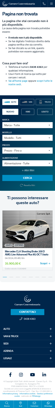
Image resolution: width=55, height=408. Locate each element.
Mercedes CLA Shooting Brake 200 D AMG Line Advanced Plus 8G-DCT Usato (26, 253)
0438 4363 (29, 318)
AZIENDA (8, 351)
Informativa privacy (10, 394)
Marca (5, 120)
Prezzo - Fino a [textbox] (13, 150)
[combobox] (27, 125)
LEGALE (7, 358)
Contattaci (27, 312)
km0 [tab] (28, 112)
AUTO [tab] (13, 102)
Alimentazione (10, 158)
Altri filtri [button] (29, 170)
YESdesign (36, 396)
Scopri (43, 263)
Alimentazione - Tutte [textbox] (16, 163)
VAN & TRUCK (10, 336)
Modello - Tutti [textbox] (12, 137)
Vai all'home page (18, 80)
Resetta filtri (29, 185)
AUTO (6, 329)
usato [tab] (45, 112)
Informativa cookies (27, 394)
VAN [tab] (30, 102)
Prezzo (6, 145)
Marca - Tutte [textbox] (12, 125)
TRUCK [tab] (48, 102)
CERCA (27, 178)
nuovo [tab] (10, 112)
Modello (7, 133)
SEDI (5, 343)
